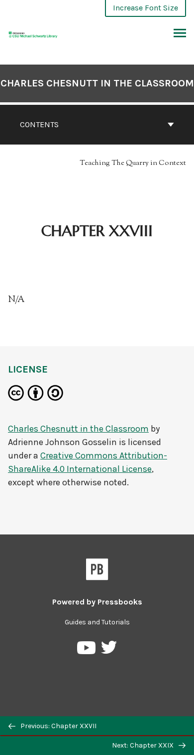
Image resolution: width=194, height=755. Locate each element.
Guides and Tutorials (97, 622)
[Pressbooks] (97, 571)
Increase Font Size (145, 7)
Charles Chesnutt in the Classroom (97, 83)
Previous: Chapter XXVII (58, 726)
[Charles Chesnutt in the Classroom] (33, 33)
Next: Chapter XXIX (143, 745)
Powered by (97, 601)
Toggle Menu (180, 34)
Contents (39, 124)
